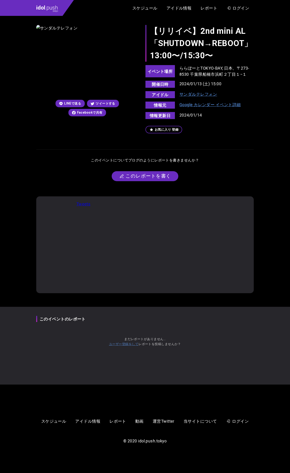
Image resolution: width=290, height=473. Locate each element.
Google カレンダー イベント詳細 (210, 104)
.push (47, 8)
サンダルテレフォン (198, 94)
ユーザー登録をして (123, 344)
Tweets (83, 204)
